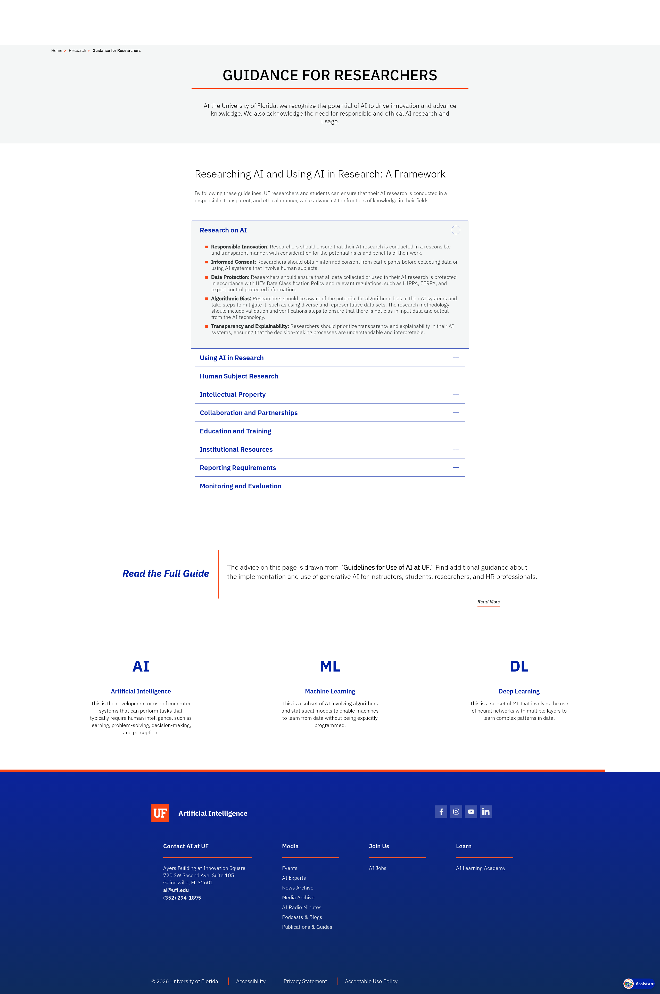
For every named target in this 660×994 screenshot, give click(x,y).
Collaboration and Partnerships (249, 412)
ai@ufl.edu (176, 889)
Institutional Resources (236, 449)
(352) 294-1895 (182, 897)
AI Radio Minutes (301, 907)
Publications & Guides (307, 926)
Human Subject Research (239, 375)
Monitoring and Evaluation (241, 485)
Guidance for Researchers (117, 50)
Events (290, 867)
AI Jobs (377, 867)
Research (77, 50)
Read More (488, 602)
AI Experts (294, 877)
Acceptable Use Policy (371, 981)
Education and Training (235, 430)
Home (56, 50)
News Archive (298, 887)
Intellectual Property (233, 394)
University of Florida (194, 981)
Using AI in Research (232, 357)
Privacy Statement (305, 981)
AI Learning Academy (481, 867)
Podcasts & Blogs (302, 917)
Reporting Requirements (238, 467)
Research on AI (223, 229)
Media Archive (298, 897)
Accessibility (251, 981)
